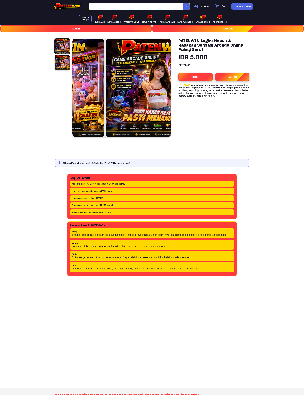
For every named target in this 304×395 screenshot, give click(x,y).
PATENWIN (184, 85)
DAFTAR (228, 28)
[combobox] (136, 6)
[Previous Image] (74, 88)
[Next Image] (168, 88)
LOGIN (76, 28)
